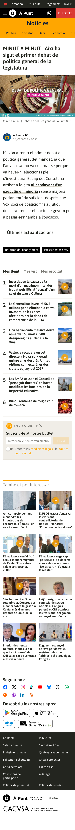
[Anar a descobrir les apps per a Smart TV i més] (35, 724)
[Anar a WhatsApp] (67, 687)
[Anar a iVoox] (6, 695)
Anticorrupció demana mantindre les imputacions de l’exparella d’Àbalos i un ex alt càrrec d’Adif (18, 520)
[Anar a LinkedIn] (23, 695)
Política (11, 33)
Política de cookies (51, 785)
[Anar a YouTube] (41, 687)
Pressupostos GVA (56, 249)
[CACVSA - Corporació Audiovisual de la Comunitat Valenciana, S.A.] (32, 808)
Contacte (9, 738)
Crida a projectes (49, 759)
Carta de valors (12, 766)
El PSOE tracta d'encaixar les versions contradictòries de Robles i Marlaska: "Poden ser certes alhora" (55, 520)
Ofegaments (52, 4)
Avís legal (45, 774)
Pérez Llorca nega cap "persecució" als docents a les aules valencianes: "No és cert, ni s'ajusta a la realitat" (54, 563)
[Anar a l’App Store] (45, 713)
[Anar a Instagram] (24, 687)
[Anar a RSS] (32, 695)
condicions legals (41, 448)
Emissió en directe (14, 752)
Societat (27, 33)
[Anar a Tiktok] (32, 687)
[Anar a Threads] (59, 687)
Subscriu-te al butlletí (16, 759)
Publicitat (45, 738)
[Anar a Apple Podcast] (14, 695)
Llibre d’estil (46, 766)
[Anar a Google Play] (16, 713)
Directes (65, 13)
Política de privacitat (16, 785)
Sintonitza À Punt (50, 745)
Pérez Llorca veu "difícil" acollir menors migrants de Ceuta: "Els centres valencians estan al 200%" (18, 563)
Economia (58, 33)
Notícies (37, 23)
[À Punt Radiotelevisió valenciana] (24, 798)
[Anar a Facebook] (6, 687)
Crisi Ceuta (34, 4)
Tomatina (16, 4)
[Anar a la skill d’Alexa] (9, 724)
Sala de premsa (12, 745)
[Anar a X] (15, 687)
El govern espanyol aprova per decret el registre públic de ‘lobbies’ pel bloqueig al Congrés (55, 652)
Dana (42, 33)
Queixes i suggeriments (53, 752)
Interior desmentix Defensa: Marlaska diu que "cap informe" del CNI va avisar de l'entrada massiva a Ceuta (19, 652)
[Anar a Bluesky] (50, 687)
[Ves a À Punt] (21, 13)
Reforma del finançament (21, 249)
